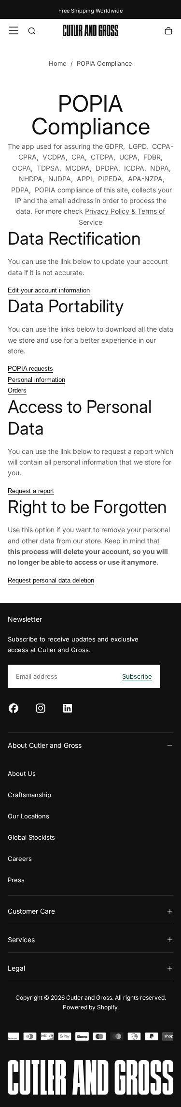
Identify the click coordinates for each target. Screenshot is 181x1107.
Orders (17, 390)
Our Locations (28, 816)
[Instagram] (40, 708)
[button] (13, 30)
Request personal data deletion (51, 580)
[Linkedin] (67, 708)
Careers (20, 858)
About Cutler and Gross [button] (45, 745)
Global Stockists (31, 837)
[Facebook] (13, 708)
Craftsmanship (29, 795)
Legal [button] (16, 968)
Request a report (31, 491)
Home (58, 63)
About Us (22, 773)
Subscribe (137, 676)
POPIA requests (30, 368)
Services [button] (21, 939)
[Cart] (168, 31)
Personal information (36, 379)
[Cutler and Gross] (90, 1077)
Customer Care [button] (31, 911)
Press (16, 880)
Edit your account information (49, 290)
